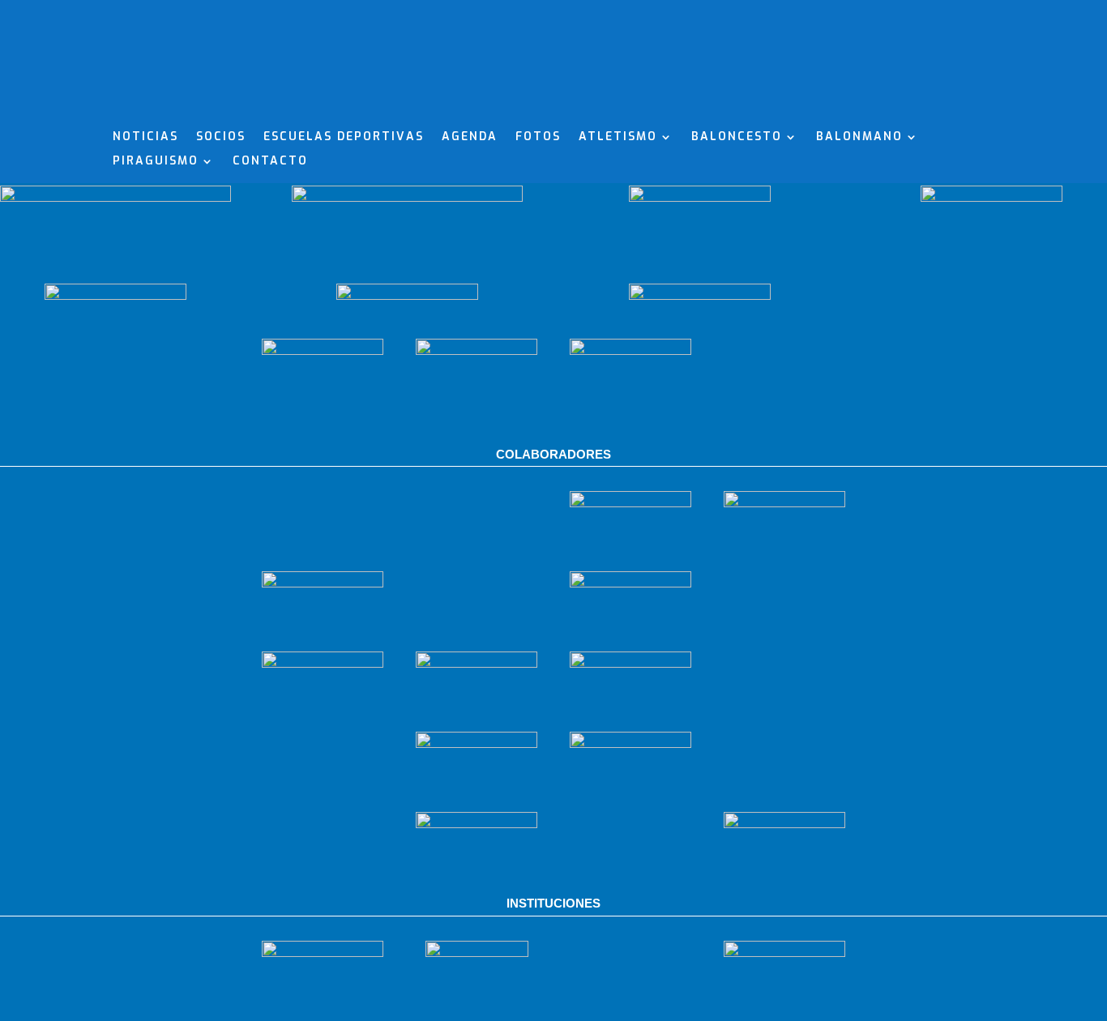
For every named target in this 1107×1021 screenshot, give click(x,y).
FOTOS (538, 137)
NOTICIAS (145, 137)
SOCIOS (221, 137)
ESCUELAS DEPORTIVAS (343, 137)
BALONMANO (859, 137)
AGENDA (470, 137)
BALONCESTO (736, 137)
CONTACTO (270, 162)
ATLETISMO (618, 137)
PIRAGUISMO (156, 162)
